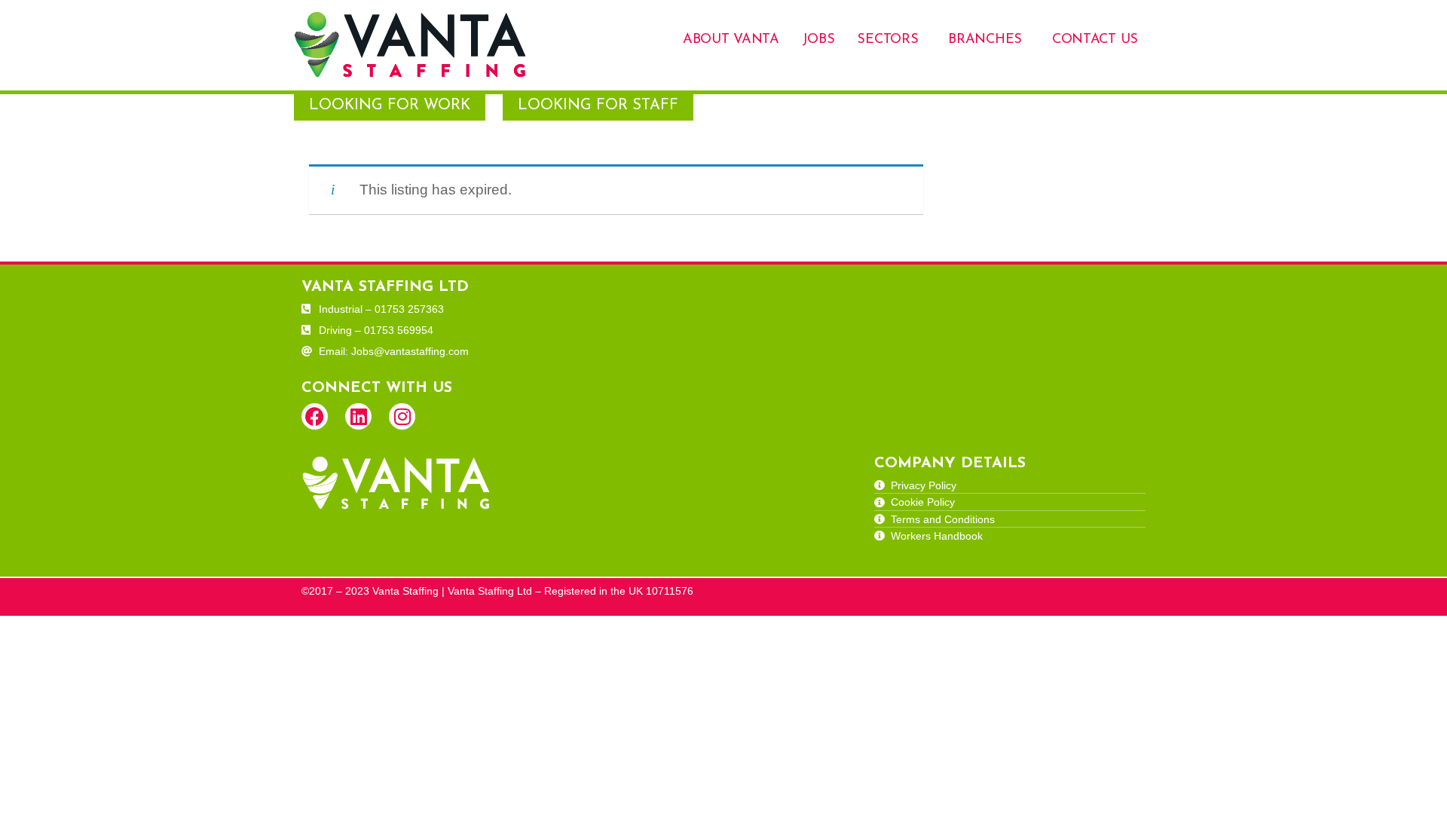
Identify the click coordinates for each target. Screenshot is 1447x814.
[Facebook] (314, 416)
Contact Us (1095, 40)
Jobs (818, 40)
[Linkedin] (358, 416)
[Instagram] (402, 416)
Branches (985, 40)
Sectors (887, 40)
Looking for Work (389, 105)
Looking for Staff (598, 105)
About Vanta (731, 40)
